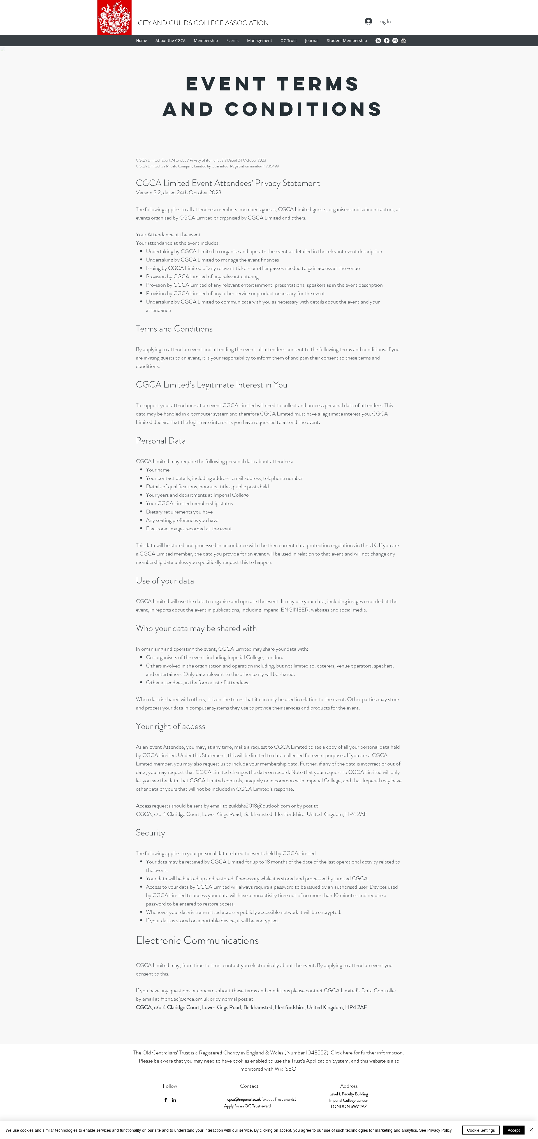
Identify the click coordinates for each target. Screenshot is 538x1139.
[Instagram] (395, 40)
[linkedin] (174, 1100)
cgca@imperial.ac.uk (244, 1099)
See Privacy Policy (435, 1130)
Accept (514, 1130)
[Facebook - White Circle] (386, 40)
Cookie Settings (481, 1130)
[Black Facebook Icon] (165, 1100)
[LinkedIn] (378, 40)
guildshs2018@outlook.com (259, 806)
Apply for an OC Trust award (247, 1106)
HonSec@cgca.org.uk (185, 999)
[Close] (531, 1130)
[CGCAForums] (403, 40)
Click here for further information (367, 1053)
